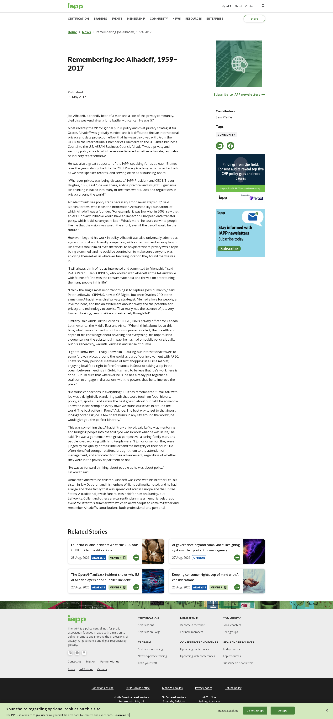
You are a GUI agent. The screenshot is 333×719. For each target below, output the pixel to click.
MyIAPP (226, 6)
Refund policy (233, 688)
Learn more (121, 715)
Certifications (146, 625)
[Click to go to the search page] (263, 5)
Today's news (231, 649)
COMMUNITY (159, 18)
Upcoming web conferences (197, 656)
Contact (250, 6)
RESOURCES (193, 18)
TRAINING (100, 18)
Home (72, 32)
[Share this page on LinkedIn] (220, 146)
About (238, 6)
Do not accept (255, 710)
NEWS (176, 18)
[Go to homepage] (75, 6)
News (86, 32)
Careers (102, 669)
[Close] (327, 710)
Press (71, 669)
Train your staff (147, 663)
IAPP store (86, 669)
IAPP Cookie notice (138, 688)
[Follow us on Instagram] (84, 652)
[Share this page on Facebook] (230, 146)
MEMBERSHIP (136, 18)
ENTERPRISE (214, 18)
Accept (282, 710)
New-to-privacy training (152, 656)
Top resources (232, 656)
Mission (91, 661)
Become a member (192, 625)
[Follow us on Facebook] (77, 652)
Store (254, 18)
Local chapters (232, 625)
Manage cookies (228, 710)
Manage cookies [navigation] (172, 688)
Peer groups (230, 632)
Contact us (74, 661)
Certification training (150, 649)
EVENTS (117, 18)
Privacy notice (203, 688)
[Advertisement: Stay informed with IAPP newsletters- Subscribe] (240, 233)
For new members (191, 632)
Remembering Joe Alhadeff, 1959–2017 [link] (123, 32)
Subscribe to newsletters (238, 663)
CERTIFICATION (78, 18)
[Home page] (77, 619)
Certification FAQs (149, 632)
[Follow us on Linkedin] (70, 652)
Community (226, 134)
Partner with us (109, 661)
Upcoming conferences (194, 649)
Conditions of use (103, 688)
